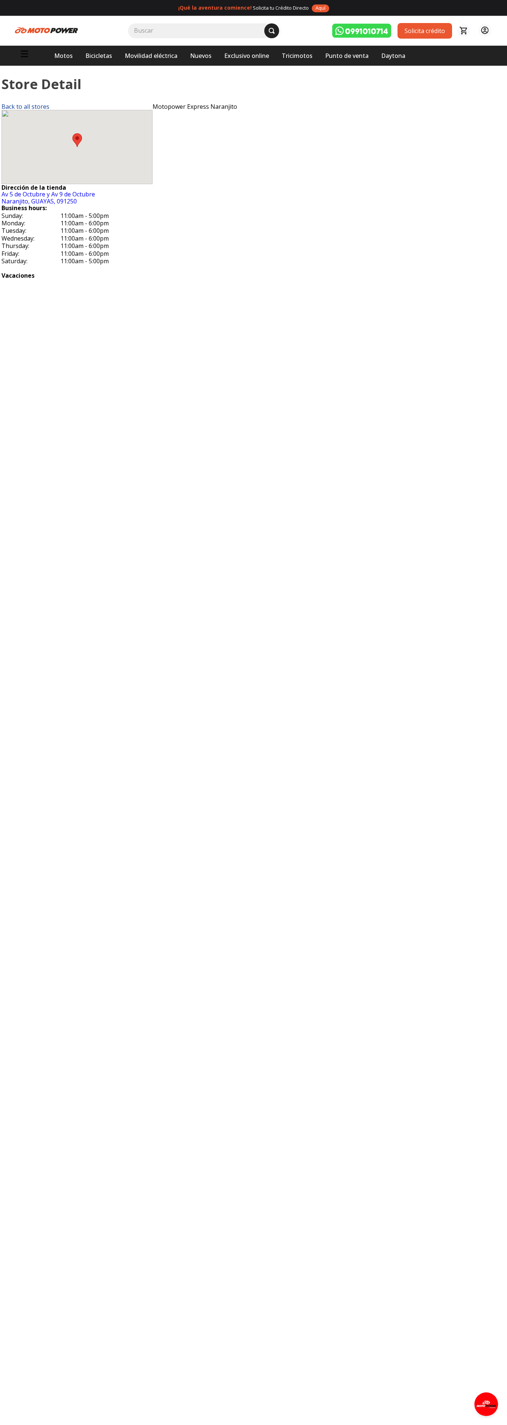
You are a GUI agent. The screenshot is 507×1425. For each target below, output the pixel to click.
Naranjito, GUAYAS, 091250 (48, 197)
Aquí (320, 7)
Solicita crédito (425, 31)
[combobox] (204, 30)
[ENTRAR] (483, 30)
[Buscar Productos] (271, 30)
